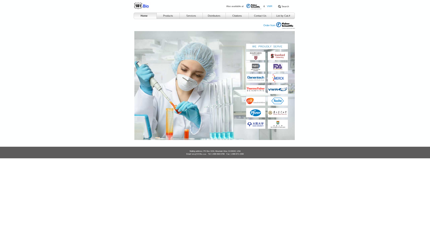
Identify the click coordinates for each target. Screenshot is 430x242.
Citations (237, 15)
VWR (269, 6)
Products (168, 15)
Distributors (214, 15)
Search (285, 6)
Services (191, 15)
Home (144, 15)
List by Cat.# (283, 15)
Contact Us (260, 15)
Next (300, 85)
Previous (129, 85)
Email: (196, 154)
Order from (269, 25)
